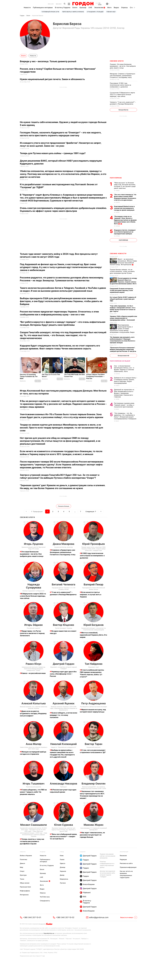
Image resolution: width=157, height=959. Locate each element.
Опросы (124, 7)
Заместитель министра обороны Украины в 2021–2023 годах (33, 748)
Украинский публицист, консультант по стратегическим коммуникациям (93, 629)
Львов (62, 859)
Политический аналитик (33, 787)
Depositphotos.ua (49, 933)
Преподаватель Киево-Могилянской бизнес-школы (93, 588)
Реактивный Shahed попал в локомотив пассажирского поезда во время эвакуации (124, 208)
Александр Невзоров (63, 783)
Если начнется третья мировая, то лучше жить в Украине (90, 594)
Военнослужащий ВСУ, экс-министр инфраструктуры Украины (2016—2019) (93, 787)
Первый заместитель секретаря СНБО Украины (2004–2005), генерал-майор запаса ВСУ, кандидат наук (93, 548)
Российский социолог (33, 628)
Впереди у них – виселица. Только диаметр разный (48, 61)
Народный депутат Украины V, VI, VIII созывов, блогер (63, 588)
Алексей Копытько (33, 703)
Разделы (42, 851)
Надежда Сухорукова (33, 586)
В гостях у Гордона (62, 7)
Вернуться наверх (126, 917)
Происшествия (25, 887)
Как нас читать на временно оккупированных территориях (126, 874)
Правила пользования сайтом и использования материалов (107, 856)
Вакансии (123, 855)
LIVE (90, 7)
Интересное (24, 895)
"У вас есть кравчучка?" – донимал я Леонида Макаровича (123, 103)
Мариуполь (64, 879)
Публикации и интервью (43, 7)
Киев (61, 855)
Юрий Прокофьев (93, 543)
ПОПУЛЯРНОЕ (116, 178)
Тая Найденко (93, 663)
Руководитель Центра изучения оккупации (93, 706)
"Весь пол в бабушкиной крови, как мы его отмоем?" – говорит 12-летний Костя (63, 836)
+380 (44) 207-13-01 (32, 917)
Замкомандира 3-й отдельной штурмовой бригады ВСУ (93, 828)
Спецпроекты (45, 901)
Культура (23, 875)
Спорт (22, 871)
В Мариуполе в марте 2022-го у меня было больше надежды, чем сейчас (33, 596)
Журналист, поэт (93, 667)
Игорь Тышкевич (33, 783)
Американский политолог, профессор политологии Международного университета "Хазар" (33, 668)
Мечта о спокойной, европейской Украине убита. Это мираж (93, 635)
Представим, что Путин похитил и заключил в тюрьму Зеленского (32, 633)
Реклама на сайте (126, 863)
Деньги (22, 863)
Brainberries (23, 381)
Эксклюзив (99, 7)
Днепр (62, 875)
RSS (84, 897)
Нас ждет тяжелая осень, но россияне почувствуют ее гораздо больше (92, 835)
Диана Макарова (63, 543)
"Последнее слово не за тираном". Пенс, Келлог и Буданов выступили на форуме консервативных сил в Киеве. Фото (125, 220)
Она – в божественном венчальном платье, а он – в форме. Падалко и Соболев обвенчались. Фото (124, 368)
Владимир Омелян (93, 783)
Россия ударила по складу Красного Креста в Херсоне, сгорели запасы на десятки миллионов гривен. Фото (123, 281)
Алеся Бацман (89, 884)
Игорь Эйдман (33, 624)
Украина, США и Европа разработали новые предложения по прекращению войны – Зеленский (123, 318)
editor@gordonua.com (98, 917)
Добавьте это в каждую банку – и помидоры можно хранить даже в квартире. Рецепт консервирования (125, 380)
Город (62, 851)
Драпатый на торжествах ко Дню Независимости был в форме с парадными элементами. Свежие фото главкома (124, 393)
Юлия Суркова (63, 824)
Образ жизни (24, 883)
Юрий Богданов (93, 624)
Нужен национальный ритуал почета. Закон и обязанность (52, 79)
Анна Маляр (33, 744)
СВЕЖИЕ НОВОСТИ (118, 253)
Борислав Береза (37, 15)
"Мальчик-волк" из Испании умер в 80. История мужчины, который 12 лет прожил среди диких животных (125, 185)
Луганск (63, 883)
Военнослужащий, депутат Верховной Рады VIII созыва (33, 548)
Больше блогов (123, 110)
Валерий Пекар (93, 584)
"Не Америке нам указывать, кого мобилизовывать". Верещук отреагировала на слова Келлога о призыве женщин (122, 340)
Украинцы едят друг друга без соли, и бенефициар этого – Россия (63, 674)
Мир (21, 867)
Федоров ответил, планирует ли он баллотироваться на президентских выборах (125, 232)
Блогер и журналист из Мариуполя (33, 591)
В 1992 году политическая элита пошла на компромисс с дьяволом (92, 555)
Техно (22, 879)
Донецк (62, 867)
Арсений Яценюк (63, 703)
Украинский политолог (93, 747)
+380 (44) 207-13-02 (65, 917)
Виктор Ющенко (63, 624)
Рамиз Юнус (33, 663)
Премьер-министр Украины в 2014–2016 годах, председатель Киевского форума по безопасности (63, 708)
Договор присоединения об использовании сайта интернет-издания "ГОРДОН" (107, 874)
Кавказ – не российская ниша (33, 673)
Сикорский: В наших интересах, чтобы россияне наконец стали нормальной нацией (121, 290)
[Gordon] (82, 3)
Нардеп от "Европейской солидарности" (63, 747)
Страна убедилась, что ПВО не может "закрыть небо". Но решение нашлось (33, 792)
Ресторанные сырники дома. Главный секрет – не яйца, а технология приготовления (124, 405)
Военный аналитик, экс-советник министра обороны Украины (33, 707)
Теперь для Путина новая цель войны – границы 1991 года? (53, 153)
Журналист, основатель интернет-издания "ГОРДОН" (63, 667)
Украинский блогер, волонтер (63, 547)
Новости (27, 7)
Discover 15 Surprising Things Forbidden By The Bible (29, 376)
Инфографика (25, 891)
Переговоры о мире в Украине (73, 11)
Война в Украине (26, 855)
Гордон (22, 15)
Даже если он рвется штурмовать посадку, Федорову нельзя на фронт (33, 713)
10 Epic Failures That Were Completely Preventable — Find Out (95, 376)
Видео (116, 7)
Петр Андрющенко (93, 703)
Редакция (123, 859)
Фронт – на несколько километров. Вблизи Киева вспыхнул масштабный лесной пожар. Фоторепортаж (123, 261)
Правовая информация (128, 867)
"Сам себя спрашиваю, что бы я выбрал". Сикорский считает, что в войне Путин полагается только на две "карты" (122, 308)
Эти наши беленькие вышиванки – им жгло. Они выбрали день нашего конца (32, 554)
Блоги (75, 7)
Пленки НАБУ (111, 11)
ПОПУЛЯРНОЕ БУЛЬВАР (120, 361)
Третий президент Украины (63, 628)
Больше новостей (123, 355)
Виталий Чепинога (63, 584)
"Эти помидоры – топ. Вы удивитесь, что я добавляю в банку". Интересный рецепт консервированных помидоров (125, 416)
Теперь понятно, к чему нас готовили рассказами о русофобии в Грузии (32, 841)
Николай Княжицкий (63, 744)
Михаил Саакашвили (33, 824)
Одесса (62, 863)
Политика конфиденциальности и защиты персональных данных (107, 864)
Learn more (37, 380)
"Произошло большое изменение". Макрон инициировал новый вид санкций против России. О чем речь (123, 349)
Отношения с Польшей (95, 11)
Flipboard (86, 892)
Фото (109, 7)
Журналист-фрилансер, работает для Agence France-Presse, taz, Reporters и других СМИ (64, 829)
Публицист (63, 787)
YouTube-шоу (45, 897)
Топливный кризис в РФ (50, 11)
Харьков (63, 871)
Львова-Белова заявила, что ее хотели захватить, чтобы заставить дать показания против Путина (122, 271)
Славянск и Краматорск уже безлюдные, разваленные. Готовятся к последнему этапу (63, 552)
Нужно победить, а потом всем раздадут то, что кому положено (63, 715)
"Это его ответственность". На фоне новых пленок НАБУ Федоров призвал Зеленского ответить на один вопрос (125, 197)
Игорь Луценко (33, 543)
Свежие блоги (117, 61)
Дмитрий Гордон (63, 663)
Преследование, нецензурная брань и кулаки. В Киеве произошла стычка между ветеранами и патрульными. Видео (122, 328)
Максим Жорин (93, 824)
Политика (23, 859)
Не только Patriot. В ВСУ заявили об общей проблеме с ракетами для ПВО (123, 299)
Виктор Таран (93, 744)
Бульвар (83, 7)
